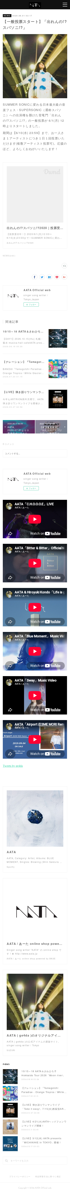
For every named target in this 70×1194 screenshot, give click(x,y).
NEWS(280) (9, 255)
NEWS (7, 15)
